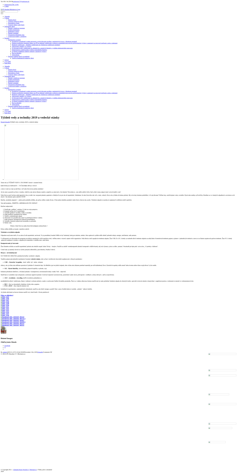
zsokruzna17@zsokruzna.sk (21, 1)
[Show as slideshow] (7, 295)
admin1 (5, 352)
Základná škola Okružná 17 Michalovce (25, 470)
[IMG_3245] (41, 179)
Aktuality (40, 352)
